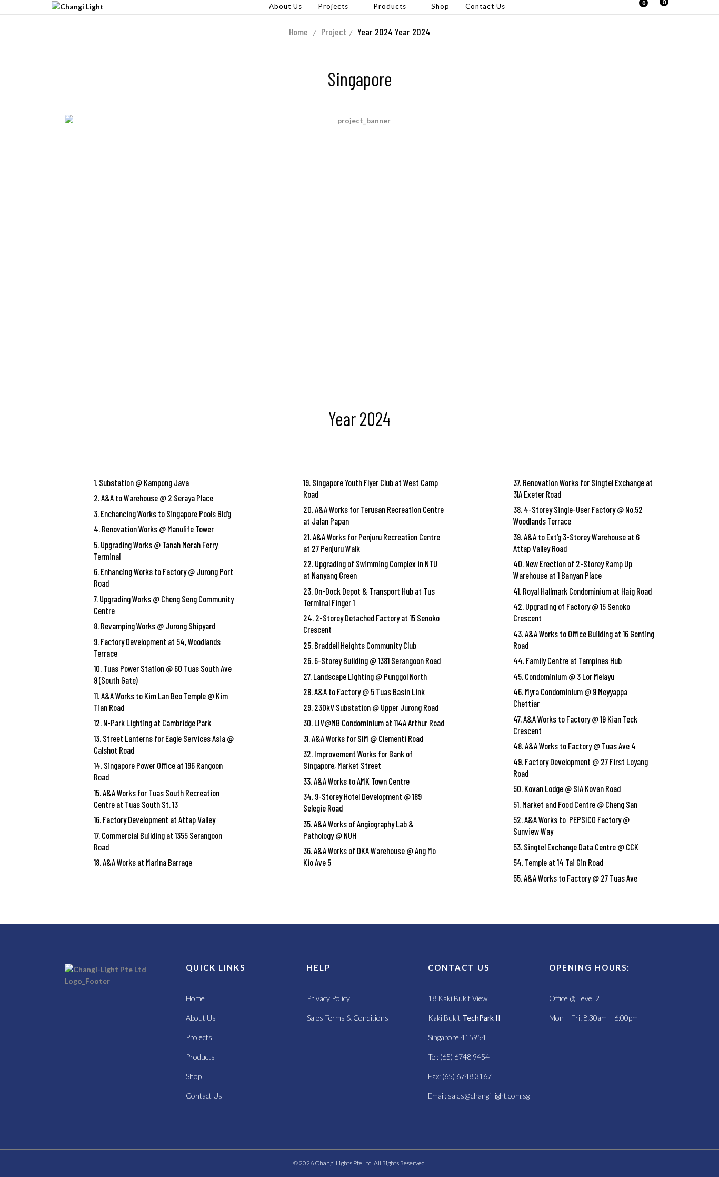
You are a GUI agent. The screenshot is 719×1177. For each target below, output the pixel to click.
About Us (201, 1017)
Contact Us (204, 1095)
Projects (199, 1037)
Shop (194, 1076)
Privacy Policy (328, 998)
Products (200, 1056)
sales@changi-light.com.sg (489, 1095)
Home (298, 31)
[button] (659, 7)
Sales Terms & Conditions (347, 1017)
